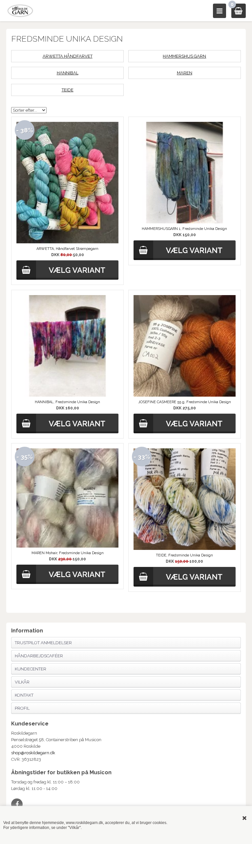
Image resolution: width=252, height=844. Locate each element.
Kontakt (24, 695)
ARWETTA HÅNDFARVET (68, 56)
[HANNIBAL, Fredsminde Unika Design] (67, 346)
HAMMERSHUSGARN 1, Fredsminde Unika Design (184, 229)
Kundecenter (30, 668)
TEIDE (68, 89)
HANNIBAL (67, 72)
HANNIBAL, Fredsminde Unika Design (67, 402)
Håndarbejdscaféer (39, 655)
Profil (22, 708)
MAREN (184, 72)
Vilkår (22, 682)
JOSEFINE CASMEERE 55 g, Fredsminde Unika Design (184, 402)
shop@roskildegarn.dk (33, 752)
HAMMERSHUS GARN (184, 56)
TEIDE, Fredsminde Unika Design (184, 555)
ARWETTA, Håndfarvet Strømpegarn (67, 249)
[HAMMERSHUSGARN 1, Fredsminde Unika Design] (185, 173)
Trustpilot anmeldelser (43, 642)
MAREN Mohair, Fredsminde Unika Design (68, 553)
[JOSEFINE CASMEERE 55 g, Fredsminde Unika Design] (185, 346)
